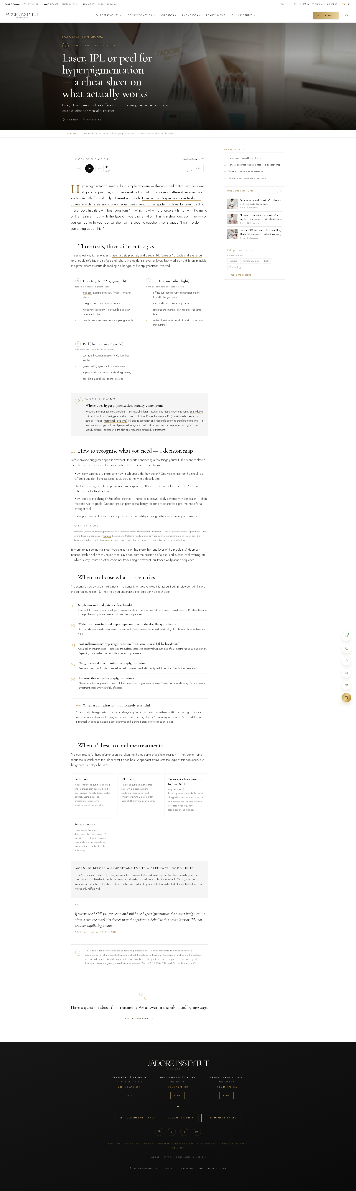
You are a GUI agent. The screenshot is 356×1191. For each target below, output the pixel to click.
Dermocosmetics (140, 15)
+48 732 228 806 (177, 1087)
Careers (332, 4)
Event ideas (191, 15)
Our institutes (242, 15)
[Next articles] (279, 191)
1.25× (199, 168)
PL (349, 4)
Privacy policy (217, 1168)
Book (129, 1095)
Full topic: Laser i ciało (239, 250)
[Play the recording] (89, 168)
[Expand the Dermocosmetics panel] (154, 15)
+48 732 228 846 (226, 1087)
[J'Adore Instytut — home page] (22, 15)
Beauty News (215, 15)
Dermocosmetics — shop (137, 1117)
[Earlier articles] (274, 191)
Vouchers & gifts (181, 1117)
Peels (266, 260)
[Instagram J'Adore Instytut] (282, 4)
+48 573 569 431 (129, 1087)
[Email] (197, 1132)
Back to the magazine (239, 275)
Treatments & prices (221, 1117)
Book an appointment (139, 1018)
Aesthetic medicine (251, 260)
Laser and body (92, 37)
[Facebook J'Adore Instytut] (295, 4)
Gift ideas (168, 15)
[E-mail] (346, 685)
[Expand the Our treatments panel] (120, 15)
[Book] (346, 697)
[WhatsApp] (346, 661)
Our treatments (107, 15)
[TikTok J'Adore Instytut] (289, 4)
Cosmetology (235, 267)
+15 (100, 168)
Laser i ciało (88, 133)
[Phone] (346, 648)
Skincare (233, 260)
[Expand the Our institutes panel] (254, 15)
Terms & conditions (191, 1168)
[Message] (346, 673)
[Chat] (346, 636)
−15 (79, 168)
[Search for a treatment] (347, 15)
